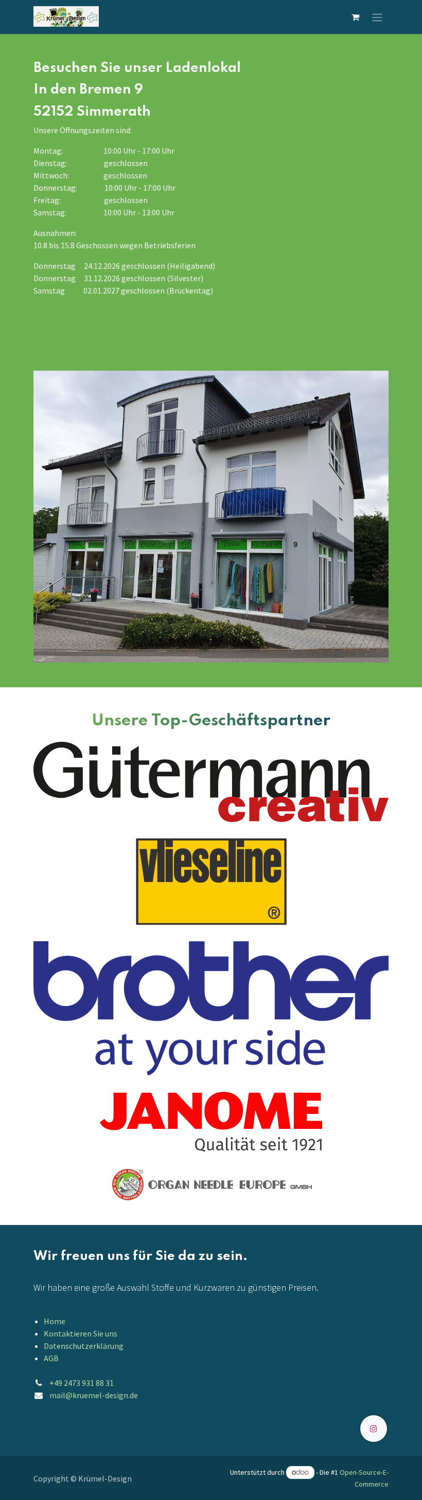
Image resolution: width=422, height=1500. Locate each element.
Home (54, 1321)
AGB (51, 1358)
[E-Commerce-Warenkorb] (355, 17)
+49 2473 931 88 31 (81, 1383)
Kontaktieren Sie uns (80, 1333)
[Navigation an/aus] (377, 17)
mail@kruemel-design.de (93, 1395)
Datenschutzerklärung (84, 1346)
